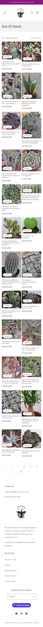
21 (21, 471)
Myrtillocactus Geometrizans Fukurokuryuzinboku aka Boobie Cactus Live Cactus (31, 197)
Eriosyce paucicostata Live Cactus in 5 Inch (30, 307)
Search (7, 565)
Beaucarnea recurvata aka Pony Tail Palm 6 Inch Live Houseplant (30, 421)
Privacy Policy (10, 581)
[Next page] (28, 471)
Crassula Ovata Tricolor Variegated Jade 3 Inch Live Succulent (11, 243)
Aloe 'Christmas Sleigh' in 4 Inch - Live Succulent (10, 102)
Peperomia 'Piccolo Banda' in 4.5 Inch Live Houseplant (31, 142)
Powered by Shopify (32, 623)
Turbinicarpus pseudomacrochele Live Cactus (29, 282)
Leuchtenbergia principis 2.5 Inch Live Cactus (11, 417)
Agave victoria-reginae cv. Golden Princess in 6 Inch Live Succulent (30, 381)
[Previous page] (4, 466)
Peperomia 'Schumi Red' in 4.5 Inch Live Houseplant (10, 382)
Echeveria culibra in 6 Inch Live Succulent (30, 65)
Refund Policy (10, 576)
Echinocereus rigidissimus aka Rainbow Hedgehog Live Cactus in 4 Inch (11, 282)
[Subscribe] (33, 596)
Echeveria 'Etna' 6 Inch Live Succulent (31, 452)
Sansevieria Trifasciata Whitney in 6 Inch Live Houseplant (29, 103)
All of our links (10, 559)
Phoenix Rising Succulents (17, 623)
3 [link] (24, 466)
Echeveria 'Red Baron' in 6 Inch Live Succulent (10, 133)
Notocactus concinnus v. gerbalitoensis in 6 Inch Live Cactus (11, 208)
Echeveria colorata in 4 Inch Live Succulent (31, 175)
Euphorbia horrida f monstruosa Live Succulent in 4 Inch (11, 63)
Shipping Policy (11, 570)
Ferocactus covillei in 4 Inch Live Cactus (11, 342)
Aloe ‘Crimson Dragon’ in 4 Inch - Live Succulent (30, 349)
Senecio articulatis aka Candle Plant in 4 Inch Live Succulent (10, 175)
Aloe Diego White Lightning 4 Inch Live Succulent (11, 451)
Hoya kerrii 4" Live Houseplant (28, 237)
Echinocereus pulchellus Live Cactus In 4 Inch (11, 312)
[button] (4, 12)
